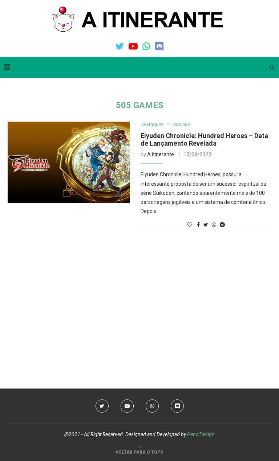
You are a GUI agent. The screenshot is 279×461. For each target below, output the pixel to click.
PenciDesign (201, 434)
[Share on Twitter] (205, 225)
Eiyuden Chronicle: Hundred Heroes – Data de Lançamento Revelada (204, 139)
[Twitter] (120, 46)
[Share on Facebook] (198, 225)
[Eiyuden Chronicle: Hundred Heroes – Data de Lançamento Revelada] (69, 162)
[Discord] (159, 46)
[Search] (271, 67)
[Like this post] (189, 225)
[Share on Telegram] (222, 225)
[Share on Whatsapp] (214, 225)
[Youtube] (133, 46)
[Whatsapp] (146, 46)
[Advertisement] (139, 293)
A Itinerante (160, 154)
